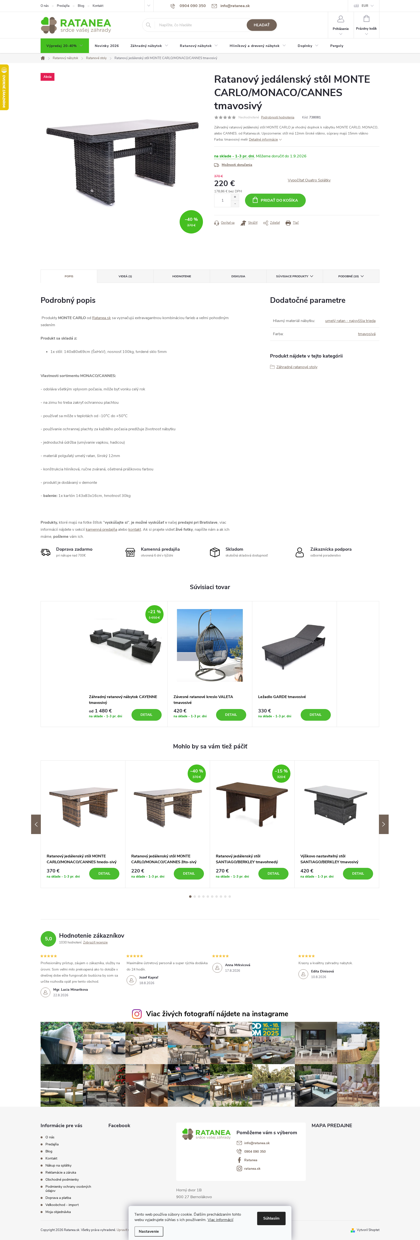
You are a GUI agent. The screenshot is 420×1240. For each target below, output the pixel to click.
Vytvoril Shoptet (368, 1230)
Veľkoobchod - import (62, 1205)
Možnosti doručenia (237, 164)
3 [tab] (199, 896)
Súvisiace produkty (292, 276)
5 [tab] (208, 896)
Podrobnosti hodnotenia (277, 117)
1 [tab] (190, 896)
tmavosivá (367, 334)
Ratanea (250, 1160)
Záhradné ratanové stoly (296, 367)
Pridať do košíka (279, 200)
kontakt (134, 529)
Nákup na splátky (58, 1165)
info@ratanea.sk (257, 1143)
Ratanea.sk (101, 318)
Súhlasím (271, 1218)
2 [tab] (194, 896)
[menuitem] (65, 46)
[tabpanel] (125, 664)
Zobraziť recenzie (95, 942)
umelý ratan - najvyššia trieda (350, 320)
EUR (365, 6)
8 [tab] (221, 896)
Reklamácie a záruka (60, 1172)
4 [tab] (203, 896)
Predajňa (63, 6)
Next (384, 824)
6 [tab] (212, 896)
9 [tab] (225, 896)
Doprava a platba (58, 1197)
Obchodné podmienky (62, 1179)
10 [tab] (229, 896)
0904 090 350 (255, 1152)
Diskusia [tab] (238, 276)
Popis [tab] (69, 276)
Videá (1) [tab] (125, 276)
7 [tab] (216, 896)
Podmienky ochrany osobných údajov (68, 1188)
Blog (81, 6)
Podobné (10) (348, 276)
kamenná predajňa (101, 529)
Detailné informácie (263, 139)
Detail (146, 714)
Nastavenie (149, 1231)
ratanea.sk (252, 1169)
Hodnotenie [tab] (181, 276)
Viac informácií (220, 1219)
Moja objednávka (58, 1212)
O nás (45, 6)
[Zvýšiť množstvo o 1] (235, 197)
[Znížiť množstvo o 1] (235, 203)
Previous (36, 824)
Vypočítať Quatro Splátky (309, 180)
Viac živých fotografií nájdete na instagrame (217, 1014)
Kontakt (98, 6)
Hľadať (262, 25)
